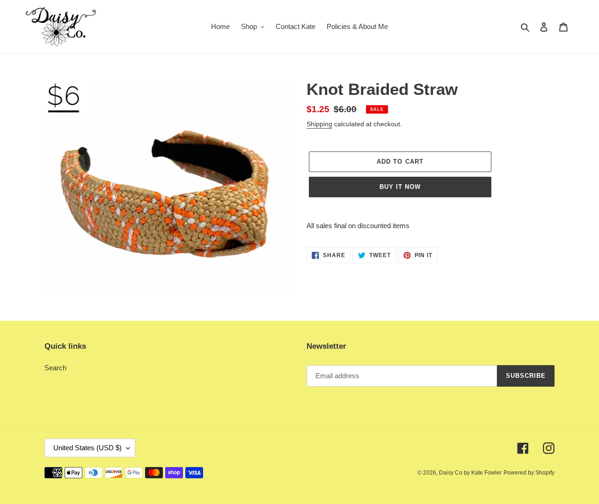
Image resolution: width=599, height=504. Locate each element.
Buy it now (400, 186)
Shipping (319, 124)
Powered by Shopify (529, 472)
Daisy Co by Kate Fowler (470, 472)
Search (55, 368)
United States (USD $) (87, 448)
